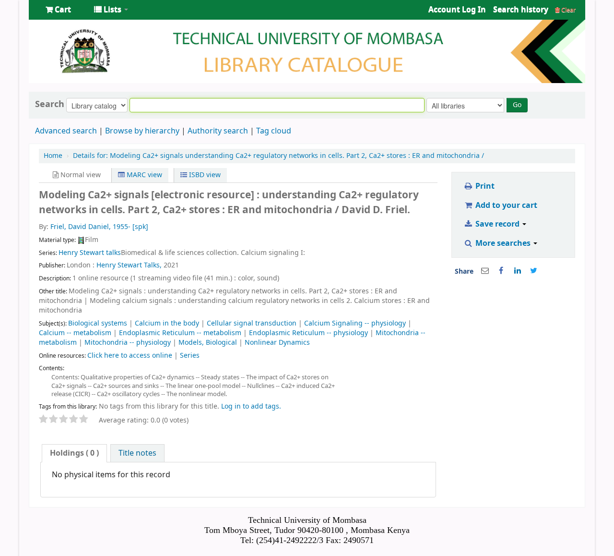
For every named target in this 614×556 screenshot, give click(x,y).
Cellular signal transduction (251, 323)
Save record (497, 224)
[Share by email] (485, 271)
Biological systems (97, 323)
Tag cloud (273, 131)
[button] (58, 9)
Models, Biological (207, 343)
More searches (502, 243)
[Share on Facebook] (501, 271)
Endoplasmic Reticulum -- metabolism (180, 333)
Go (517, 105)
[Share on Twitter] (534, 271)
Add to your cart (505, 205)
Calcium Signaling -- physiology (355, 323)
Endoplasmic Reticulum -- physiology (308, 333)
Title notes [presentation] (137, 453)
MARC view (143, 175)
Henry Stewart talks (90, 253)
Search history (520, 9)
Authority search (218, 131)
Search (49, 104)
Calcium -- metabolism (75, 333)
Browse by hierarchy (142, 131)
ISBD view (204, 175)
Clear (568, 9)
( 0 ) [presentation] (74, 453)
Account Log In (457, 9)
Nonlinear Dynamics (277, 343)
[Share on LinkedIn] (517, 271)
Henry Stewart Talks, (129, 265)
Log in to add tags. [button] (251, 406)
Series (190, 356)
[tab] (74, 453)
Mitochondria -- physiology (127, 343)
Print (484, 186)
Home (53, 156)
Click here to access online (129, 356)
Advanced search (66, 131)
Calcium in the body (167, 323)
